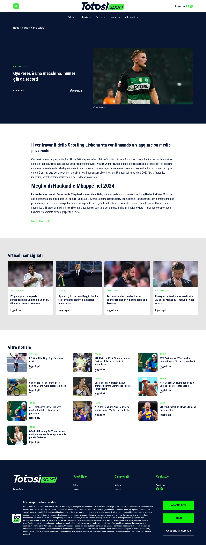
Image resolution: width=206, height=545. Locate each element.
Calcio (71, 17)
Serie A (118, 485)
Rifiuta (178, 518)
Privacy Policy (18, 489)
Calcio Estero (37, 27)
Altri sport (130, 17)
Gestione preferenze (178, 530)
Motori (114, 17)
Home (16, 27)
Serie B (118, 489)
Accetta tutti (178, 505)
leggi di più (15, 310)
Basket (99, 17)
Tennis (85, 17)
